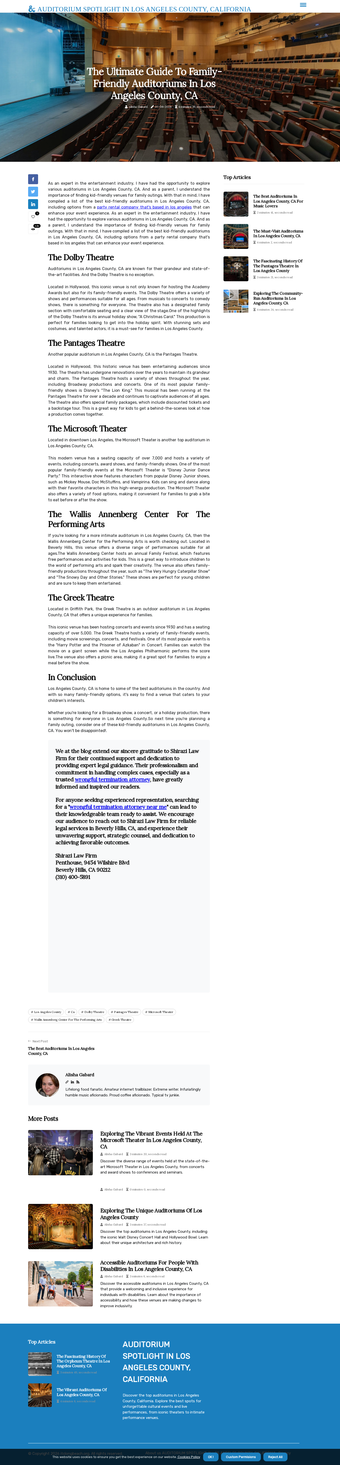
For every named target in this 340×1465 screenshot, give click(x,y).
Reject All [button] (275, 1457)
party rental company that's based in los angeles (144, 207)
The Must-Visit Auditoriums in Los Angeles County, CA (278, 233)
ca (72, 1012)
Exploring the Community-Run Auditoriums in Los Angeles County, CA (278, 298)
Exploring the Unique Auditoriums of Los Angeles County (151, 1213)
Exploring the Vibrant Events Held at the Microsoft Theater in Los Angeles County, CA (151, 1140)
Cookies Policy (188, 1457)
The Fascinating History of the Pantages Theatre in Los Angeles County (277, 265)
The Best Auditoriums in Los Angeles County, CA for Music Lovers (278, 201)
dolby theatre (94, 1012)
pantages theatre (126, 1012)
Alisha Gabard (138, 107)
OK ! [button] (211, 1457)
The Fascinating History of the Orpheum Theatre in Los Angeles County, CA (83, 1361)
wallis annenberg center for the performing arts (68, 1019)
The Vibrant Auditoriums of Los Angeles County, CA (82, 1392)
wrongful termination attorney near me (118, 806)
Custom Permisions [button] (241, 1457)
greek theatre (121, 1019)
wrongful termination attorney (112, 779)
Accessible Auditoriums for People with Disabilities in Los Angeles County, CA (149, 1265)
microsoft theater (160, 1012)
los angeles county (47, 1012)
